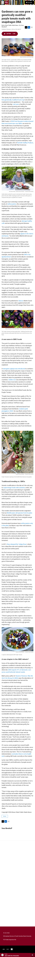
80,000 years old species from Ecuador (19, 513)
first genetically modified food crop (13, 100)
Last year (16, 104)
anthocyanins (11, 204)
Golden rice (12, 380)
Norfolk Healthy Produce (25, 143)
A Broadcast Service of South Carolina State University (17, 936)
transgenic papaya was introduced (14, 369)
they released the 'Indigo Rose (17, 544)
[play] (2, 955)
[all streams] (33, 955)
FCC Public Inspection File (9, 939)
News (4, 816)
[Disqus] (17, 862)
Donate (30, 2)
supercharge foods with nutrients (14, 487)
